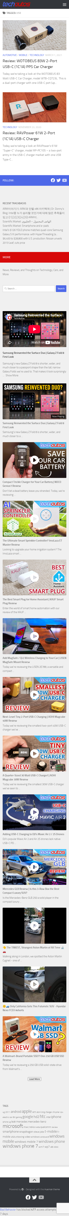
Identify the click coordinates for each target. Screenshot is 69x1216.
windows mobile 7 (26, 1141)
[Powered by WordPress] (22, 1189)
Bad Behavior (8, 1209)
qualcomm (45, 1127)
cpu (61, 1112)
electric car (7, 1117)
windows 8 (44, 1137)
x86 (51, 1147)
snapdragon (26, 1131)
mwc (26, 1127)
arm (34, 1112)
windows (35, 1136)
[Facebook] (53, 180)
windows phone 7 (20, 1146)
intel (48, 1117)
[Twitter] (58, 180)
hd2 (36, 1117)
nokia (32, 1127)
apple (27, 1111)
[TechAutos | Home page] (21, 4)
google (27, 1117)
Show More (12, 375)
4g (4, 1112)
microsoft (13, 1126)
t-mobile (51, 1131)
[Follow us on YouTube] (64, 180)
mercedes (21, 1121)
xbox (56, 1147)
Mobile (23, 55)
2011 (7, 1112)
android (16, 1112)
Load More (34, 1079)
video (27, 1136)
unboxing (19, 1136)
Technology (37, 55)
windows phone (52, 1141)
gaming (19, 1117)
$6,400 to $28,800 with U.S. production (24, 238)
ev (14, 1117)
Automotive (10, 55)
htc (43, 1116)
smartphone (11, 1131)
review (55, 1127)
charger (48, 1112)
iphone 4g (7, 1122)
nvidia (37, 1127)
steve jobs (39, 1131)
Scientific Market (12, 221)
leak (13, 1121)
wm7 (41, 1146)
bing (43, 1112)
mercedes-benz (37, 1121)
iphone (56, 1117)
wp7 (47, 1146)
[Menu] (64, 4)
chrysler (56, 1112)
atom (39, 1112)
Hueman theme (52, 1189)
